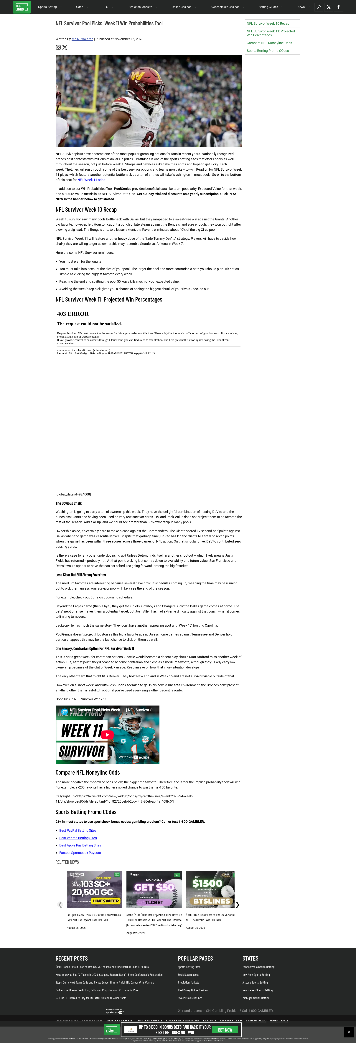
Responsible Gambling (182, 1021)
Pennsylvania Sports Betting (258, 967)
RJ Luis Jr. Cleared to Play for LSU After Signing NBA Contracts (91, 998)
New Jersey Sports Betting (258, 990)
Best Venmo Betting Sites (78, 838)
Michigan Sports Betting (256, 998)
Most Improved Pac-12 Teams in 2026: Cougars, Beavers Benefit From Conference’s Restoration (109, 974)
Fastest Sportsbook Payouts (80, 853)
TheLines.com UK (119, 1021)
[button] (318, 7)
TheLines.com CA (149, 1021)
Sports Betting (47, 7)
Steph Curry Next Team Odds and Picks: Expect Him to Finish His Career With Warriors (105, 982)
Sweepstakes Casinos (225, 7)
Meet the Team (231, 1021)
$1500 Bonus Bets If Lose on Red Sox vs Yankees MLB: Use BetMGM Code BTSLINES (102, 967)
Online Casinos (181, 7)
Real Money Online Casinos (193, 990)
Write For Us (279, 1021)
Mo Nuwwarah (82, 39)
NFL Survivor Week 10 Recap (268, 23)
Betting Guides (268, 7)
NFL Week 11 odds (91, 180)
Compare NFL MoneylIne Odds (269, 43)
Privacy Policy (256, 1021)
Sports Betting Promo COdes (268, 51)
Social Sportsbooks (188, 974)
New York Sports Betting (256, 974)
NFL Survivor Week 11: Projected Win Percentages (271, 33)
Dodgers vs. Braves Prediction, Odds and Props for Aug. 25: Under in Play (97, 990)
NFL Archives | (63, 32)
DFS (105, 7)
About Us (209, 1021)
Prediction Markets (140, 7)
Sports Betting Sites (189, 967)
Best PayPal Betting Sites (77, 830)
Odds (79, 7)
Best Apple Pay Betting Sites (80, 845)
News (301, 7)
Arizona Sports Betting (255, 982)
